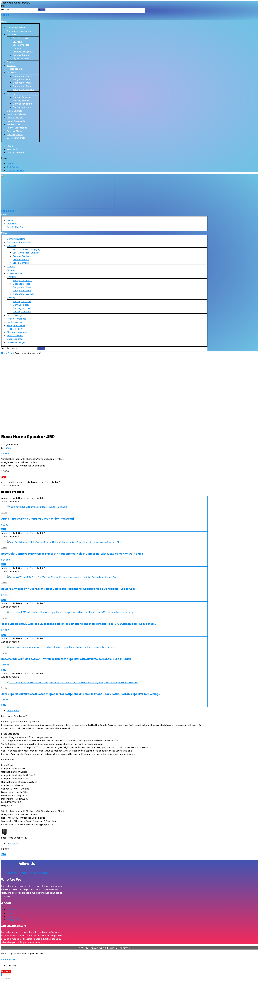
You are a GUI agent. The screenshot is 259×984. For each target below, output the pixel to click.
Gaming (11, 93)
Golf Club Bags (14, 110)
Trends (11, 353)
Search (5, 9)
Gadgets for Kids (21, 79)
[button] (20, 21)
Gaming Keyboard (22, 103)
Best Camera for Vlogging (26, 249)
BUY (3, 477)
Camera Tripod (21, 55)
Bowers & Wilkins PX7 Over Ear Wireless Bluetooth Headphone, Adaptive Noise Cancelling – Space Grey (68, 589)
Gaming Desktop (22, 97)
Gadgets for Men (22, 82)
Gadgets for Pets (22, 86)
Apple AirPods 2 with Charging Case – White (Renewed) (37, 518)
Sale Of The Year (15, 152)
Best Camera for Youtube (26, 252)
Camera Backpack (23, 51)
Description (13, 710)
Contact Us (12, 916)
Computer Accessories (19, 31)
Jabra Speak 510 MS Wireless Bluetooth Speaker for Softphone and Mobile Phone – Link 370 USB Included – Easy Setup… (78, 624)
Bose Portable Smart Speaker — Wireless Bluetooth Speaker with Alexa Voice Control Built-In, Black (66, 659)
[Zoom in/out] (2, 978)
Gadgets (11, 72)
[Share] (7, 978)
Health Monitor (15, 117)
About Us (11, 913)
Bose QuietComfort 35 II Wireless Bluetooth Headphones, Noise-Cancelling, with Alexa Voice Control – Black (72, 554)
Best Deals (12, 149)
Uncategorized (15, 134)
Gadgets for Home (22, 76)
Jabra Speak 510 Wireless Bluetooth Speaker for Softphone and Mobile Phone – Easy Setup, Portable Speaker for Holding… (80, 694)
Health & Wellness (16, 114)
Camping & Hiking (16, 27)
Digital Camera (21, 58)
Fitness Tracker (15, 68)
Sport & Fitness (15, 131)
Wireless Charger (16, 137)
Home (9, 145)
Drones (11, 62)
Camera (11, 34)
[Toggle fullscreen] (5, 978)
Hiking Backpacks (16, 121)
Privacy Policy (13, 919)
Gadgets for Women (23, 89)
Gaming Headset (21, 100)
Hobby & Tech (14, 124)
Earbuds (11, 65)
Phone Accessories (17, 127)
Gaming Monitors (22, 107)
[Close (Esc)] (10, 978)
